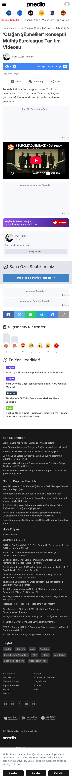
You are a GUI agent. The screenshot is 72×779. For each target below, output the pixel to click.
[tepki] (6, 345)
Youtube (51, 89)
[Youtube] (26, 704)
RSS (36, 689)
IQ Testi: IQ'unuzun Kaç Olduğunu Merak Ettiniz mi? (29, 634)
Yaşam (10, 367)
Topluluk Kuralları (11, 685)
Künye (37, 685)
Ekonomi (11, 393)
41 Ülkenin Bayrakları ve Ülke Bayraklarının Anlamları (29, 621)
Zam (32, 649)
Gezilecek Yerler (37, 660)
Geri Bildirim (9, 677)
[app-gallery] (49, 718)
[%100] (41, 13)
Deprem (20, 649)
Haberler (7, 28)
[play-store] (30, 718)
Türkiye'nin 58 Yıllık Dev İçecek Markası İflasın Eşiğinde (33, 400)
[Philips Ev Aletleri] (19, 13)
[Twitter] (19, 704)
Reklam (6, 689)
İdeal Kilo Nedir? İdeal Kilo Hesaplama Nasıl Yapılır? (29, 603)
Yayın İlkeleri (40, 681)
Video (18, 28)
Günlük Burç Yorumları (15, 655)
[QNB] (52, 13)
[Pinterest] (34, 704)
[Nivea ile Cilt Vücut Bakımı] (8, 13)
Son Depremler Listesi (14, 539)
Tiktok (45, 655)
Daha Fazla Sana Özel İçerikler (34, 277)
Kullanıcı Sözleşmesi (44, 677)
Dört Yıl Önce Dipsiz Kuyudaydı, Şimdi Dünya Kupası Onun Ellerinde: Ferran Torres (36, 414)
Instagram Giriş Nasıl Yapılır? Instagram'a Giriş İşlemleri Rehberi (35, 616)
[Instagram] (5, 704)
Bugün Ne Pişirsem (14, 660)
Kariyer (38, 673)
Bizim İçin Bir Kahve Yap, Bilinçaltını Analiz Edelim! (35, 372)
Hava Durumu (10, 534)
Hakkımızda (9, 673)
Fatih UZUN (23, 56)
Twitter (7, 649)
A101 (35, 655)
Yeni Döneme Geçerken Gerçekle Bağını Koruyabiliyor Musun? (36, 385)
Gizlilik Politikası (11, 681)
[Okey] (30, 13)
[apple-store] (12, 718)
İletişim (6, 693)
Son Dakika (59, 655)
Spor (9, 408)
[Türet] (63, 13)
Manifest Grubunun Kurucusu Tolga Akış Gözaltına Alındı (32, 493)
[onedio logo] (34, 738)
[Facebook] (12, 704)
